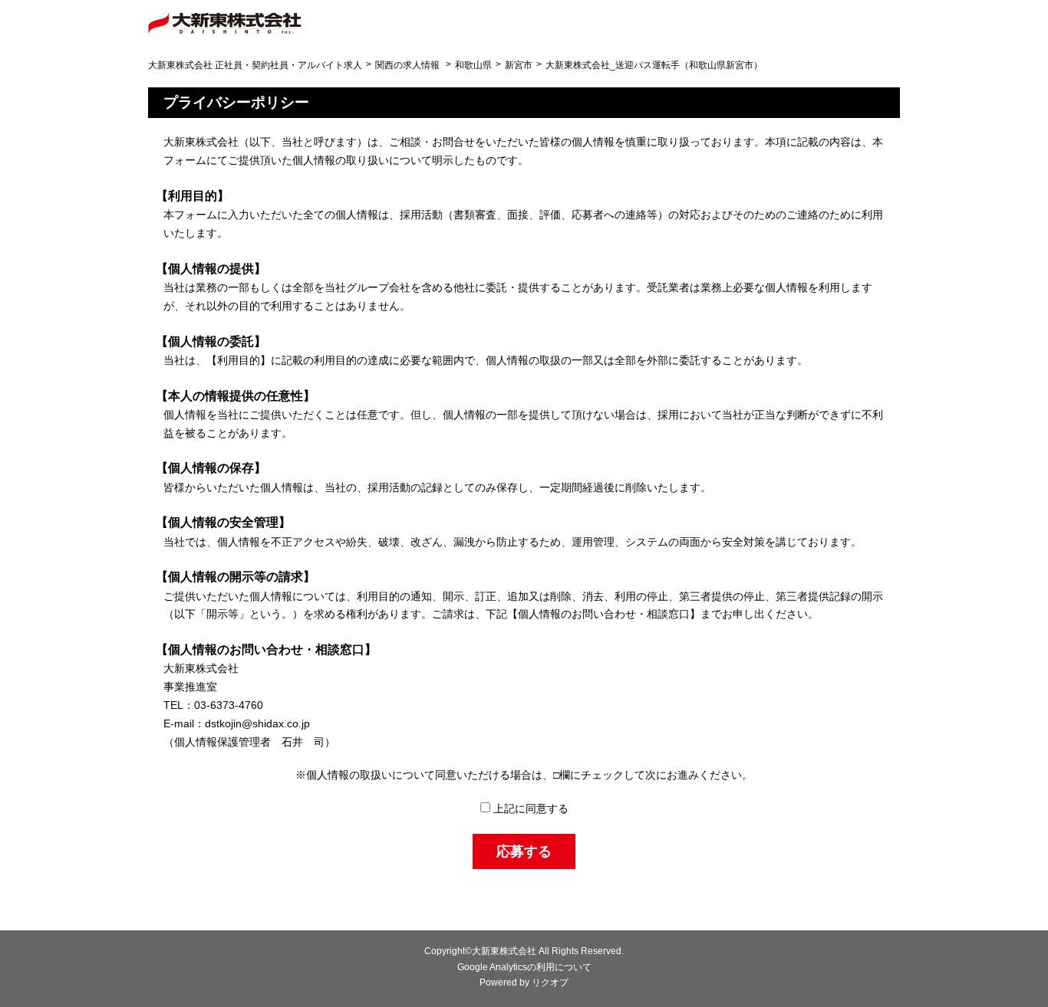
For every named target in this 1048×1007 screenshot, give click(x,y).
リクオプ (550, 982)
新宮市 (518, 65)
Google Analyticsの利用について (524, 967)
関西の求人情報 (407, 65)
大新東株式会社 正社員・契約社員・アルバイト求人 (255, 65)
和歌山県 (473, 65)
